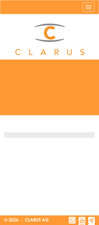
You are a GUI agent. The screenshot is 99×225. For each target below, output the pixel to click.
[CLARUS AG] (49, 40)
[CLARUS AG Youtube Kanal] (81, 220)
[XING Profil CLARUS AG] (91, 220)
